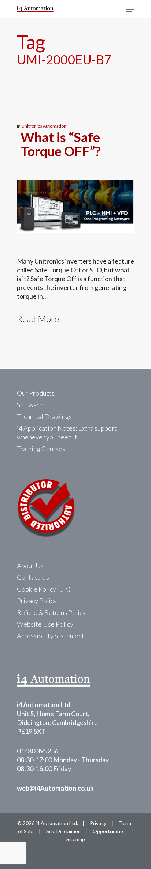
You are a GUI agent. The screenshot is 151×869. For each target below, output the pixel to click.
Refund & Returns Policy (51, 612)
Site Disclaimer (63, 831)
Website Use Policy (45, 624)
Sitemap (75, 839)
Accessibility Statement (50, 636)
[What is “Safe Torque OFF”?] (75, 252)
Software (30, 405)
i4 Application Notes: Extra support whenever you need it (67, 432)
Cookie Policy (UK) (43, 589)
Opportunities (109, 831)
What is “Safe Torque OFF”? (60, 144)
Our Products (36, 393)
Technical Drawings (44, 416)
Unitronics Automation (43, 126)
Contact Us (33, 577)
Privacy (98, 823)
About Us (30, 566)
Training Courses (41, 449)
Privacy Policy (37, 601)
